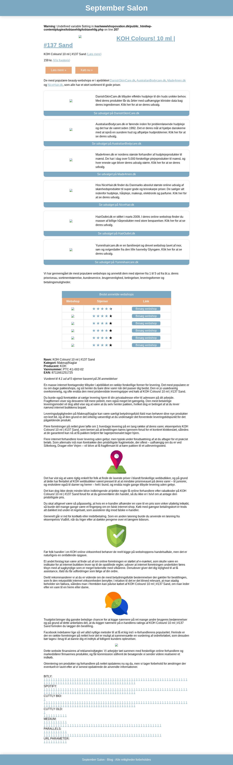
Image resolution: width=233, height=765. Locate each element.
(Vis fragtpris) (61, 60)
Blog (110, 759)
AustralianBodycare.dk (151, 80)
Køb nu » (87, 70)
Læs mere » (58, 70)
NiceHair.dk (55, 84)
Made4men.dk (176, 80)
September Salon (116, 8)
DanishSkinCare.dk (122, 80)
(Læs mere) (94, 54)
